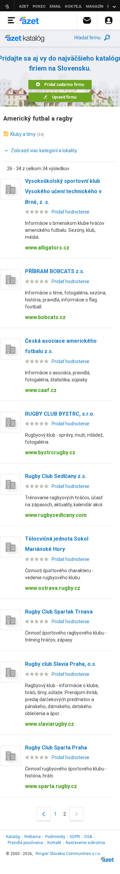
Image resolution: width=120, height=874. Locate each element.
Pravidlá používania (25, 842)
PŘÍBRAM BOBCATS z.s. (54, 271)
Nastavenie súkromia (85, 842)
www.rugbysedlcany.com (56, 515)
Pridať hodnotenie (70, 212)
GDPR (75, 836)
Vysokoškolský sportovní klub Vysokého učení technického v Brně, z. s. (63, 191)
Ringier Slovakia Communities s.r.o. (68, 853)
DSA (88, 836)
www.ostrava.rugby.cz (52, 588)
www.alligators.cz (47, 247)
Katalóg (13, 836)
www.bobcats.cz (45, 317)
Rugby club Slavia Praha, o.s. (60, 664)
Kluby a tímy (23, 134)
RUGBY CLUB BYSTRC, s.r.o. (59, 414)
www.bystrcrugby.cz (50, 452)
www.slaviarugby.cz (49, 724)
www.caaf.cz (41, 390)
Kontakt (54, 842)
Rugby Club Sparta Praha (56, 747)
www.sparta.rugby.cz (51, 786)
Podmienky (55, 836)
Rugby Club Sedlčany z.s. (55, 476)
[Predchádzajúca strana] (44, 814)
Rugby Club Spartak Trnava (59, 612)
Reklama (32, 836)
